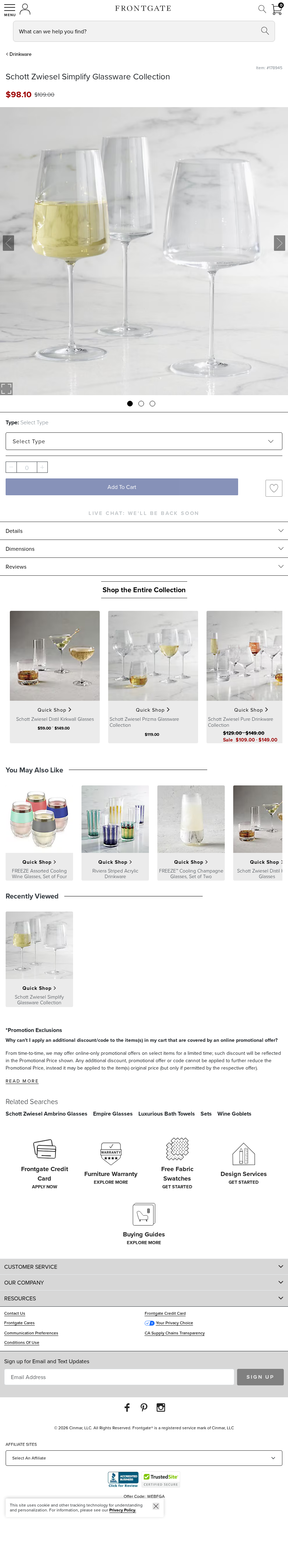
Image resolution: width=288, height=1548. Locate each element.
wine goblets (234, 1114)
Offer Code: (135, 1496)
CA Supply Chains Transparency (175, 1333)
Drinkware (20, 54)
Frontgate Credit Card (165, 1313)
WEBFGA (156, 1496)
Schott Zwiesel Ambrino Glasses (46, 1114)
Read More (22, 1081)
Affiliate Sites (21, 1444)
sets (206, 1114)
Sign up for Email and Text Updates (46, 1361)
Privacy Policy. (122, 1510)
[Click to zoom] (6, 389)
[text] (19, 94)
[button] (9, 10)
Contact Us (14, 1313)
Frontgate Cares (19, 1323)
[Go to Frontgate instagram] (161, 1407)
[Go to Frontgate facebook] (127, 1407)
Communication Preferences (31, 1333)
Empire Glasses (113, 1114)
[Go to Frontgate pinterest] (144, 1407)
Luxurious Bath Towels (166, 1114)
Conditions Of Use (21, 1342)
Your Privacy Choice (174, 1323)
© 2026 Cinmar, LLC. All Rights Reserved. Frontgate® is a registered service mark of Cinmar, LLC (144, 1428)
